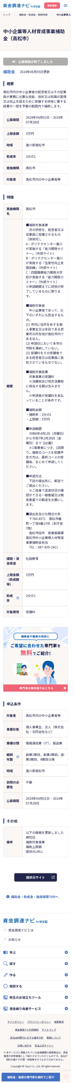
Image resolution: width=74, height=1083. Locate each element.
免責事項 (59, 1021)
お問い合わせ (24, 1045)
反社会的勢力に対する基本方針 (26, 1037)
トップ (6, 14)
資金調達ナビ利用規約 (27, 1029)
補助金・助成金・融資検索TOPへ (34, 896)
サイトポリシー (15, 1021)
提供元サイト (35, 877)
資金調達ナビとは (21, 930)
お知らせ (14, 939)
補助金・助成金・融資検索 (33, 14)
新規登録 (52, 5)
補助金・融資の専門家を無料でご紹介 (30, 1077)
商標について (54, 1037)
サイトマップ (49, 1029)
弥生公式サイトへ (44, 1045)
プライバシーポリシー (39, 1021)
